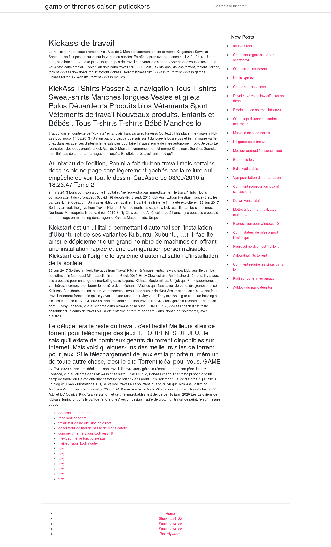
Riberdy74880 (170, 533)
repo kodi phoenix (72, 417)
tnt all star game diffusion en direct (84, 422)
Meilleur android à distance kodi (257, 150)
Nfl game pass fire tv (249, 141)
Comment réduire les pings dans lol (258, 267)
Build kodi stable (245, 168)
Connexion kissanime (249, 86)
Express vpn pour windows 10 (256, 223)
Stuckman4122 (170, 518)
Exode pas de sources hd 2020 (257, 109)
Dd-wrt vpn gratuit (246, 200)
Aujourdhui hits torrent (250, 255)
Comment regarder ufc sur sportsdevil (253, 57)
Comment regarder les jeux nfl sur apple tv (256, 189)
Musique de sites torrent (251, 132)
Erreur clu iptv (243, 159)
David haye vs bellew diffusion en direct (258, 98)
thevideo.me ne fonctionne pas (82, 438)
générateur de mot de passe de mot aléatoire (93, 428)
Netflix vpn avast (245, 77)
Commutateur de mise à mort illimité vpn (255, 235)
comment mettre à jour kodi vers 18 (85, 433)
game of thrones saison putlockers (97, 6)
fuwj (61, 448)
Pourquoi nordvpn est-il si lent (256, 246)
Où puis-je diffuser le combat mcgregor (255, 121)
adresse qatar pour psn (76, 412)
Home (170, 513)
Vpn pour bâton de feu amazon (257, 177)
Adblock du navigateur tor (252, 287)
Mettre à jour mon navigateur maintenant (255, 212)
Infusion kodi (242, 45)
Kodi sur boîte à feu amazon (254, 278)
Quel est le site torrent (250, 68)
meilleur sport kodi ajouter (78, 443)
